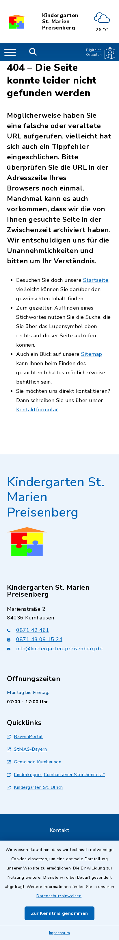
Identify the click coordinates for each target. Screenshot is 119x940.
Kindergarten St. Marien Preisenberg (60, 21)
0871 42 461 (32, 630)
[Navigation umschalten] (10, 52)
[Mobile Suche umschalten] (33, 52)
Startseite (96, 280)
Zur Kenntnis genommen (59, 913)
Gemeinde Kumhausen (37, 762)
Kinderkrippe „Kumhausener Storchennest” (59, 774)
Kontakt (60, 830)
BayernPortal (28, 736)
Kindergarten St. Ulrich (38, 787)
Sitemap (91, 354)
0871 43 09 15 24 (39, 639)
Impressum (59, 933)
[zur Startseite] (16, 21)
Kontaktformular (37, 409)
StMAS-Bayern (30, 749)
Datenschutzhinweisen (58, 896)
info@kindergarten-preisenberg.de (59, 648)
